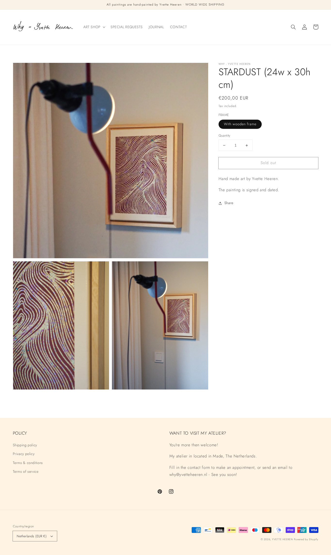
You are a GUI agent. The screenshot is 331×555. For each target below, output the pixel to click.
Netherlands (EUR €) (32, 536)
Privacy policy (24, 453)
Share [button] (228, 203)
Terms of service (26, 471)
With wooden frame (240, 124)
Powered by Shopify (306, 539)
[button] (293, 27)
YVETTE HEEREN (282, 539)
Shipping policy (25, 445)
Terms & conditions (28, 462)
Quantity (224, 135)
